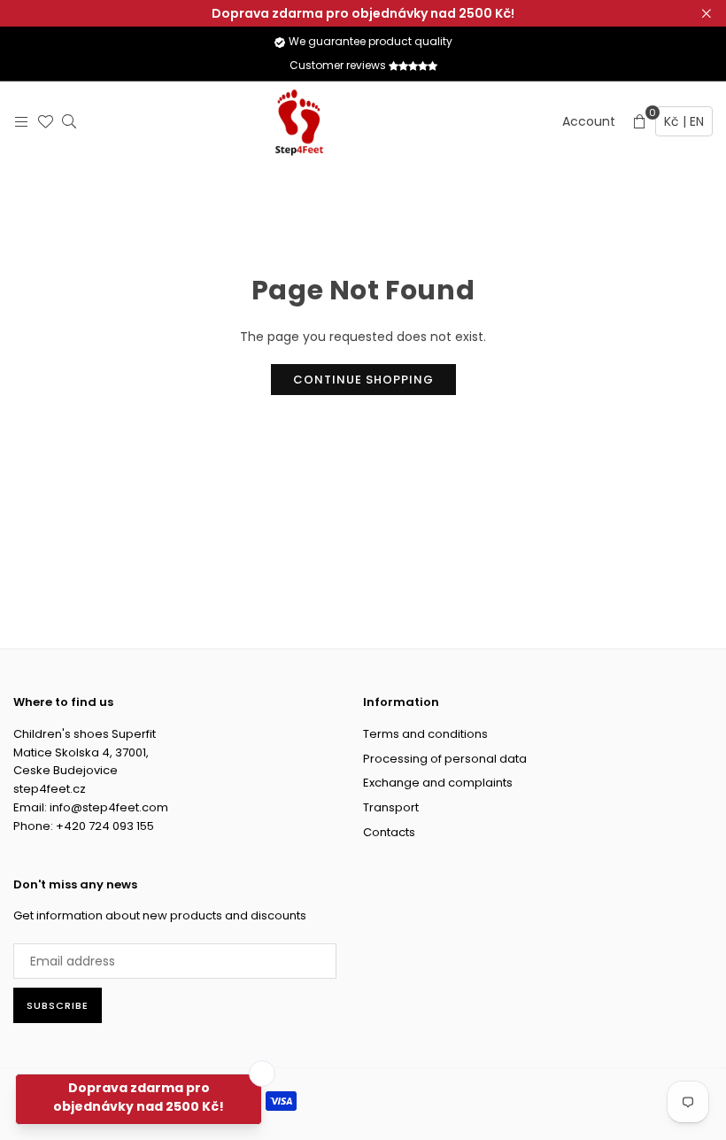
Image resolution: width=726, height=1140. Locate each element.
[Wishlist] (41, 121)
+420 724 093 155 (105, 826)
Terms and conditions (425, 733)
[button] (639, 121)
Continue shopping (363, 379)
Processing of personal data (445, 758)
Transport (391, 807)
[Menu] (17, 121)
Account (588, 121)
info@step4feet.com (109, 807)
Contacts (389, 832)
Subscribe (58, 1005)
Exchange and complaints (438, 782)
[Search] (65, 121)
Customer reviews (339, 65)
